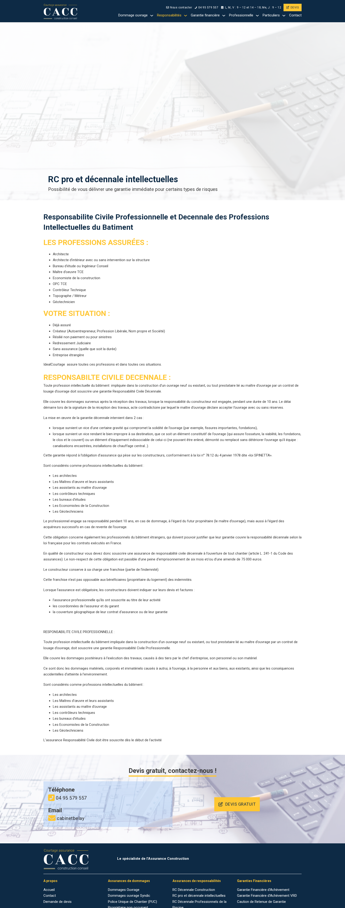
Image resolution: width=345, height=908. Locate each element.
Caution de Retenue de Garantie (261, 902)
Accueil (49, 890)
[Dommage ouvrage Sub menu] (151, 15)
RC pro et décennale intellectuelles (199, 895)
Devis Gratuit (240, 804)
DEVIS (295, 7)
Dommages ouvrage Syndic (129, 895)
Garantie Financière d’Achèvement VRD (267, 895)
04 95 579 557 (208, 7)
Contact (295, 15)
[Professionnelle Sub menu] (257, 15)
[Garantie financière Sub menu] (224, 15)
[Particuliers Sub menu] (284, 15)
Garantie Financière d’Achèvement (263, 890)
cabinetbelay (70, 818)
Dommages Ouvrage (123, 890)
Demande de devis (57, 902)
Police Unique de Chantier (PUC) (132, 902)
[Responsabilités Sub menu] (185, 15)
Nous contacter (181, 7)
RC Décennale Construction (193, 890)
